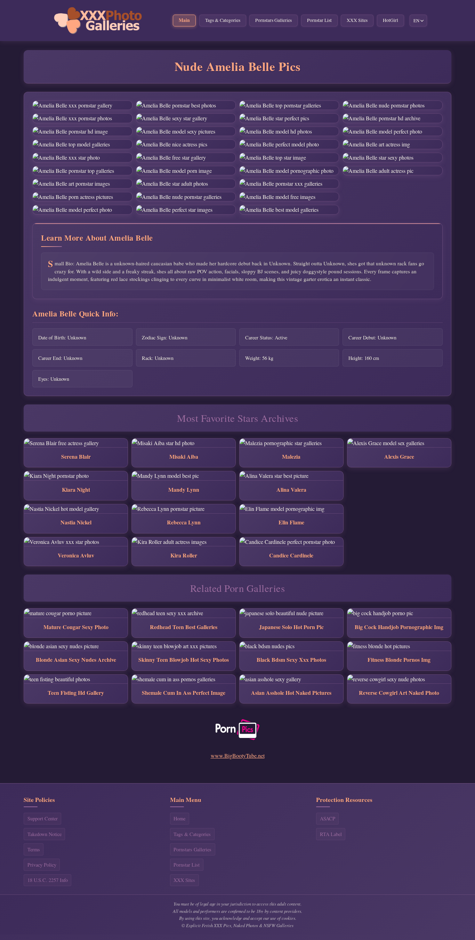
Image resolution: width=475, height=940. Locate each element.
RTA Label (331, 834)
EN (416, 20)
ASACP (327, 818)
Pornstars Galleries (273, 20)
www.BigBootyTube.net (238, 755)
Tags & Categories (222, 20)
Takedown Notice (44, 834)
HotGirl (390, 20)
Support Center (42, 818)
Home (179, 818)
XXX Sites (357, 20)
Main (184, 20)
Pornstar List (319, 20)
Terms (33, 849)
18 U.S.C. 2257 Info (47, 880)
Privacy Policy (41, 864)
